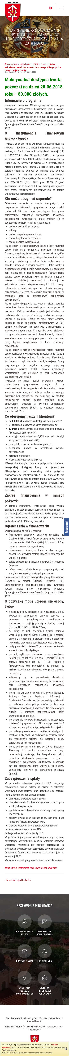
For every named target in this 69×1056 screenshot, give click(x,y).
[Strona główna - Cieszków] (13, 11)
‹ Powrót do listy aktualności (18, 880)
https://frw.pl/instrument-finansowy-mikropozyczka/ (31, 867)
